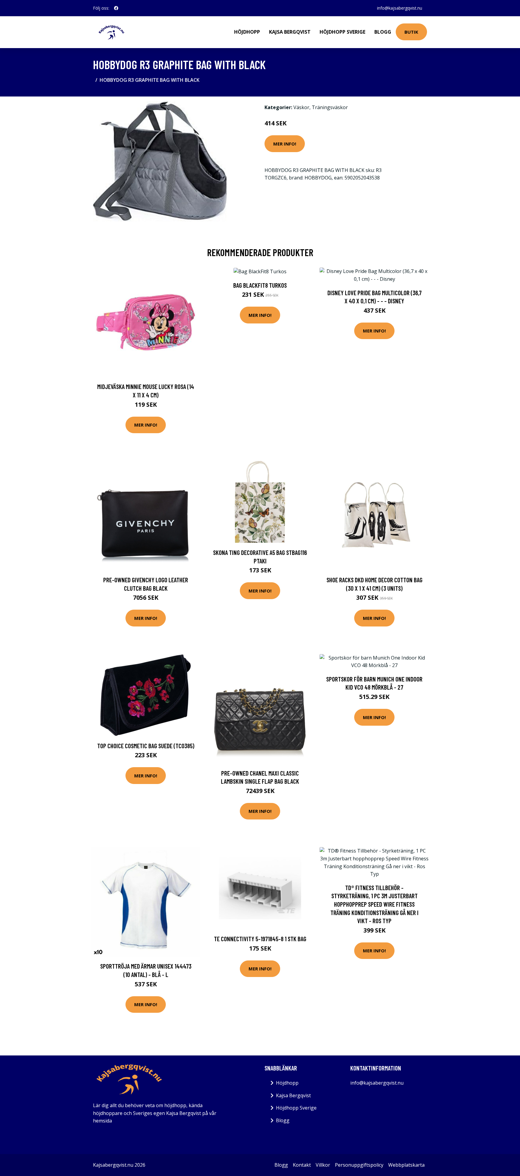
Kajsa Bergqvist (290, 32)
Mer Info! (284, 144)
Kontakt (302, 1165)
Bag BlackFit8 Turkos (260, 285)
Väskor (301, 107)
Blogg (382, 32)
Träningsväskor (330, 107)
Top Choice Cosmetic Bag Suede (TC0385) (145, 745)
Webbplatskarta (406, 1165)
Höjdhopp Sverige (342, 32)
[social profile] (116, 8)
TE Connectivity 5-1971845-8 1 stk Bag (260, 938)
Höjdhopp (247, 32)
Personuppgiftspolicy (359, 1165)
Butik (411, 32)
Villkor (323, 1165)
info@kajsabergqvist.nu (399, 8)
